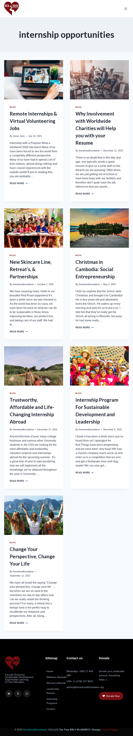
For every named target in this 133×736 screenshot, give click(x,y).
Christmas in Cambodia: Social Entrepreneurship (95, 269)
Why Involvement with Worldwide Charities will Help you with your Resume (96, 128)
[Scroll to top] (121, 731)
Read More (19, 183)
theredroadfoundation (89, 150)
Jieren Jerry (19, 136)
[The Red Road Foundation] (11, 8)
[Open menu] (125, 8)
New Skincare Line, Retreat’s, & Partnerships (31, 269)
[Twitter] (8, 693)
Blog (13, 107)
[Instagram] (26, 693)
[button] (111, 696)
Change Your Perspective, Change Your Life (32, 556)
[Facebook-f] (17, 693)
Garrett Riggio (110, 729)
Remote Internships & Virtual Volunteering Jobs (33, 121)
